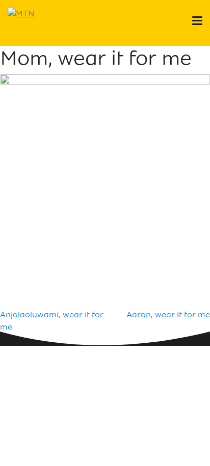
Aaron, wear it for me (168, 314)
